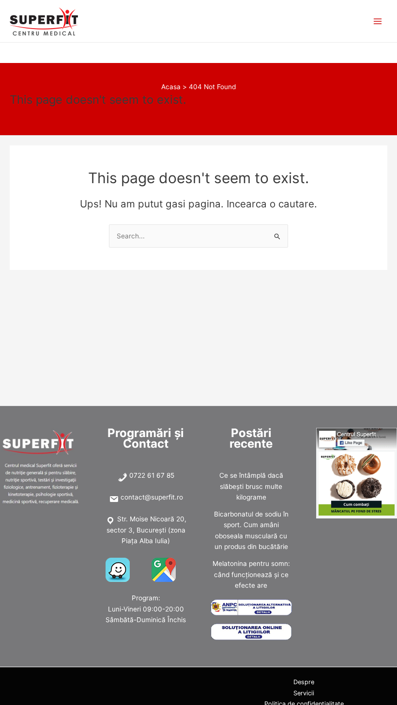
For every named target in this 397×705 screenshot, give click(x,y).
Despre (303, 682)
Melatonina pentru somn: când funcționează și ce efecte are (251, 574)
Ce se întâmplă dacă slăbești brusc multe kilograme (251, 486)
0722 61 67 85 (151, 475)
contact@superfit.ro (152, 497)
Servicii (303, 693)
